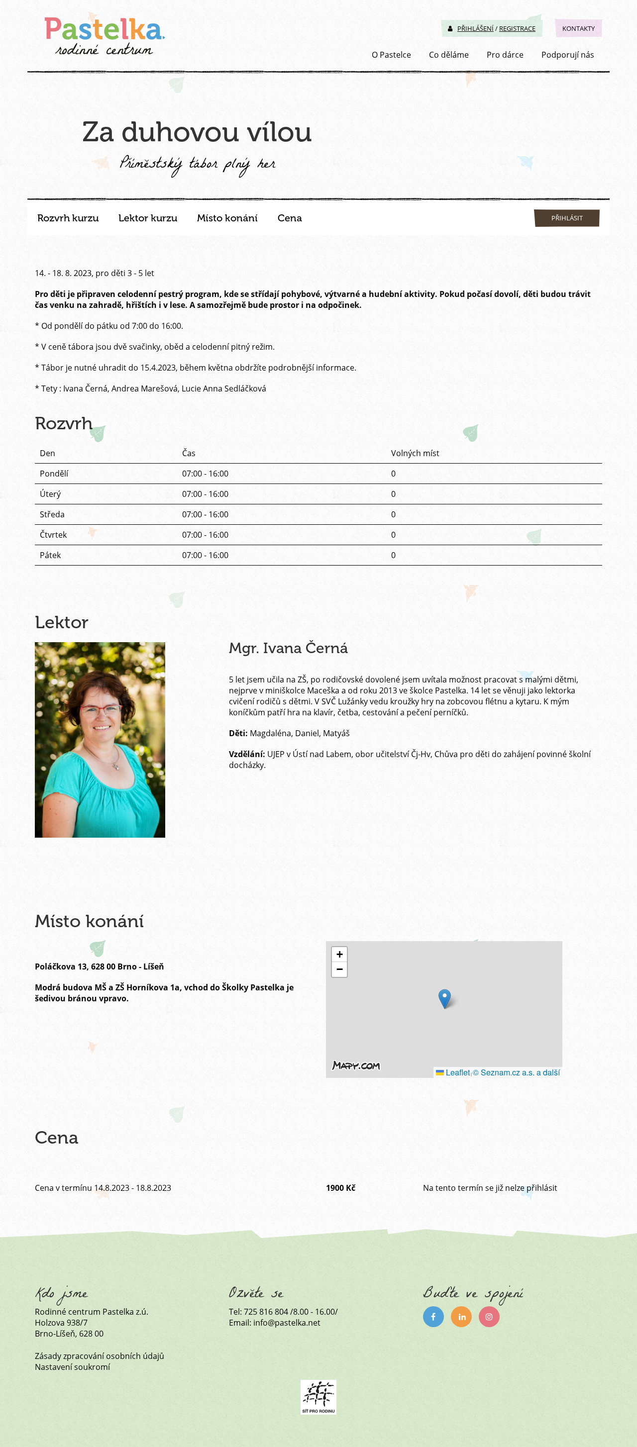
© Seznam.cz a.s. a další (516, 1072)
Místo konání (227, 218)
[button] (444, 999)
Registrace (517, 28)
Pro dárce (505, 54)
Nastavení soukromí (72, 1366)
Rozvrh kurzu (68, 218)
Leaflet (457, 1072)
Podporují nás (567, 54)
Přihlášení (475, 28)
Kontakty (578, 28)
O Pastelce (391, 54)
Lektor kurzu (147, 218)
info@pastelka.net (286, 1322)
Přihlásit (567, 217)
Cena (290, 218)
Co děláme (449, 54)
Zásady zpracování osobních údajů (99, 1356)
